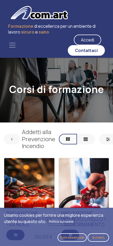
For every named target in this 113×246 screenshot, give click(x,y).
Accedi (87, 40)
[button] (72, 237)
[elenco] (85, 139)
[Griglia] (68, 139)
